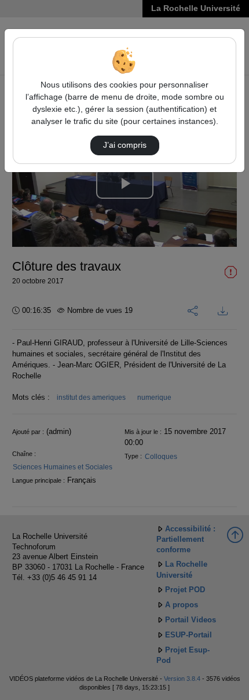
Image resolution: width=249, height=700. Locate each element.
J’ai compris (125, 145)
